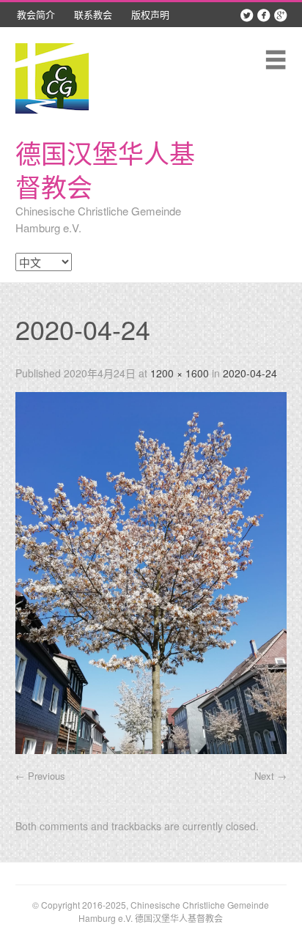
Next (270, 776)
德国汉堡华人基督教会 (105, 169)
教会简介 (36, 14)
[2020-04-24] (151, 749)
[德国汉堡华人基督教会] (52, 78)
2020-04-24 (250, 373)
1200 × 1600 (179, 373)
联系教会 (93, 14)
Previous (40, 776)
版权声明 (150, 14)
